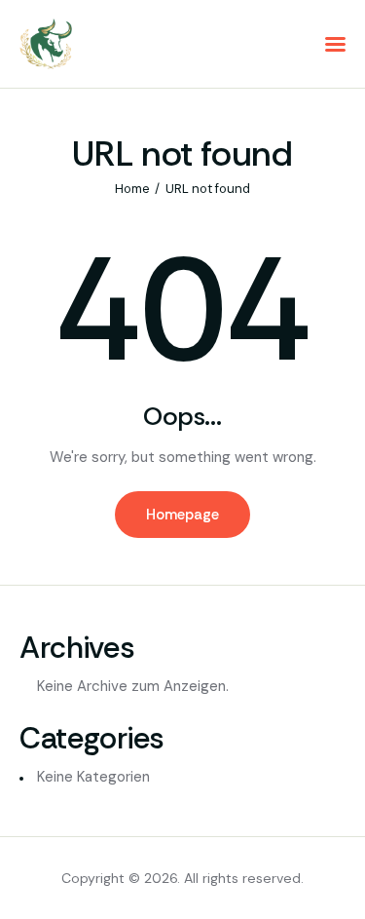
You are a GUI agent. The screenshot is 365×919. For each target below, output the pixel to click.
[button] (335, 44)
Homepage (182, 514)
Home (132, 188)
